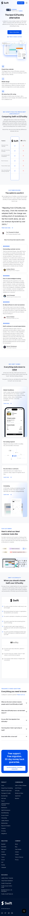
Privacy (17, 859)
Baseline (17, 798)
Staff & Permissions (5, 810)
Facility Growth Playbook (7, 894)
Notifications (4, 807)
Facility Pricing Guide (6, 883)
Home (2, 785)
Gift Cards (3, 798)
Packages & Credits (6, 793)
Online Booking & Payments (5, 804)
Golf (2, 862)
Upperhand (17, 795)
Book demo (21, 2)
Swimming (3, 854)
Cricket (3, 852)
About (16, 844)
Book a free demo (14, 32)
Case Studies (18, 849)
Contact (17, 854)
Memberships (4, 823)
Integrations (4, 833)
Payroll (3, 801)
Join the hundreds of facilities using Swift (14, 768)
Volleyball (3, 867)
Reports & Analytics (5, 825)
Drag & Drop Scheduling (7, 788)
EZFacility (17, 790)
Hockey (3, 864)
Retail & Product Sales (6, 790)
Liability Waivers (5, 820)
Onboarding (4, 818)
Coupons (3, 828)
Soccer (3, 859)
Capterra (21, 10)
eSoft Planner (18, 788)
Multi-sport (3, 849)
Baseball (3, 844)
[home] (5, 3)
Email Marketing (5, 812)
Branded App (4, 795)
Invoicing (3, 830)
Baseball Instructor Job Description (6, 890)
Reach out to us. (21, 694)
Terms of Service (19, 857)
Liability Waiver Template (7, 878)
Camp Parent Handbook (7, 880)
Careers (17, 852)
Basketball (3, 846)
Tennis (3, 857)
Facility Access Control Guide (6, 886)
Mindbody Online (19, 793)
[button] (26, 3)
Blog (16, 846)
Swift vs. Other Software (20, 785)
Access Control (4, 815)
